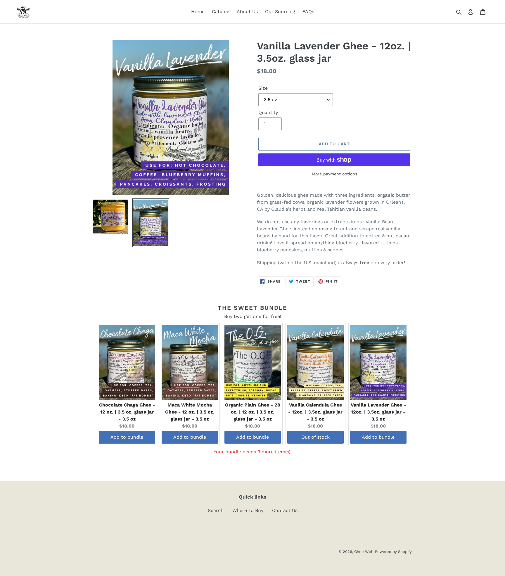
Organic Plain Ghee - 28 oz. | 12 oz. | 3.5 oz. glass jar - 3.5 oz (252, 412)
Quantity (268, 112)
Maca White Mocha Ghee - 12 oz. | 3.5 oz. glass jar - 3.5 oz (190, 412)
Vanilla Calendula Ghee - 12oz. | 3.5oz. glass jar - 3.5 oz (315, 412)
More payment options (334, 174)
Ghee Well (363, 551)
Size (263, 88)
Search (216, 510)
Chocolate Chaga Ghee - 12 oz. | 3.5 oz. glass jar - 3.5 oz (127, 412)
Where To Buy (247, 510)
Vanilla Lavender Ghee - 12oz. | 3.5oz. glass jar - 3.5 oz (378, 412)
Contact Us (285, 510)
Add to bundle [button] (126, 437)
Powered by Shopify (393, 551)
